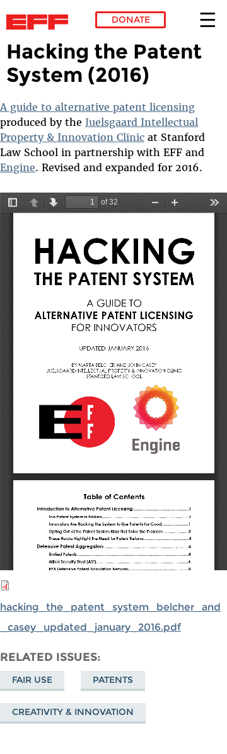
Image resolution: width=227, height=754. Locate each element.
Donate (131, 19)
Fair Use (32, 679)
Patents (113, 679)
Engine (17, 167)
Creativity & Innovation (73, 711)
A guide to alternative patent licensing (97, 107)
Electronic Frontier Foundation (40, 22)
